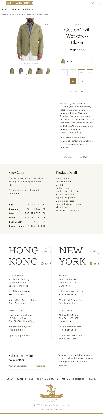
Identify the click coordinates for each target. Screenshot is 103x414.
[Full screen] (46, 23)
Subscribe (40, 365)
